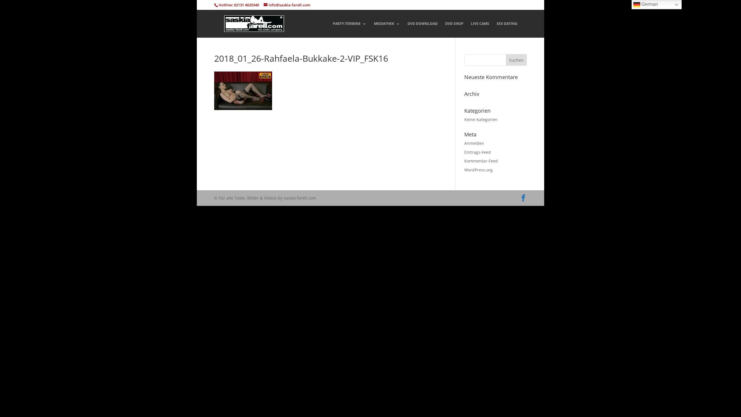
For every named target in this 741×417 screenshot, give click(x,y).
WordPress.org (478, 170)
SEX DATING (507, 24)
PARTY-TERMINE (347, 24)
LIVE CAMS (480, 24)
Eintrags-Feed (477, 152)
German (649, 4)
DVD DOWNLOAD (423, 24)
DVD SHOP (454, 24)
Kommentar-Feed (481, 161)
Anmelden (474, 143)
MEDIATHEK (384, 24)
